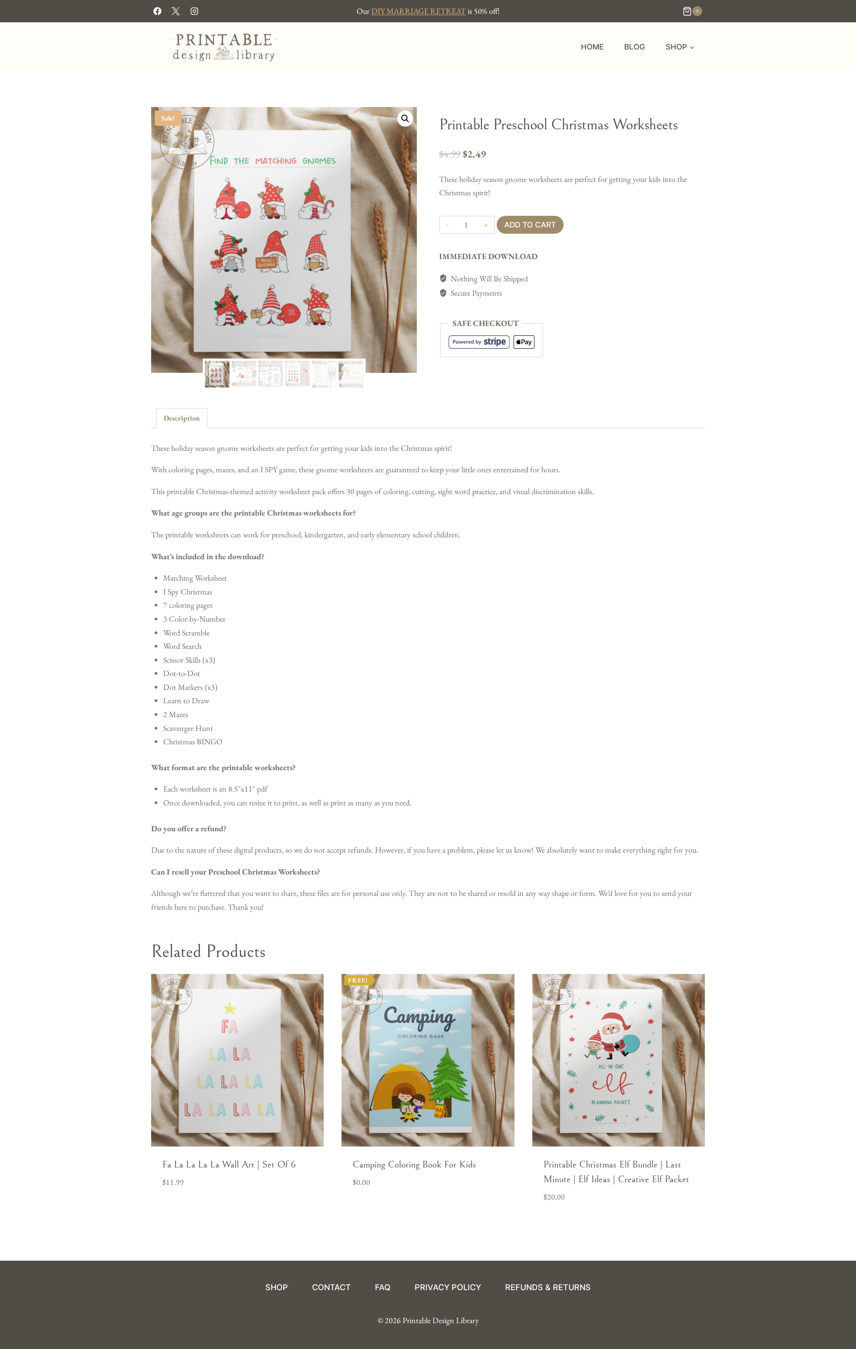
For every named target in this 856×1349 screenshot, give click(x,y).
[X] (176, 11)
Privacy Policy (448, 1287)
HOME (592, 46)
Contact (331, 1287)
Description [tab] (182, 418)
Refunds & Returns (548, 1287)
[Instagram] (194, 11)
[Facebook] (157, 11)
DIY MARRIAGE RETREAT (418, 11)
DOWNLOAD (372, 1209)
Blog (634, 46)
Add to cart (530, 224)
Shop (276, 1287)
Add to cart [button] (185, 1209)
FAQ (383, 1287)
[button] (405, 119)
